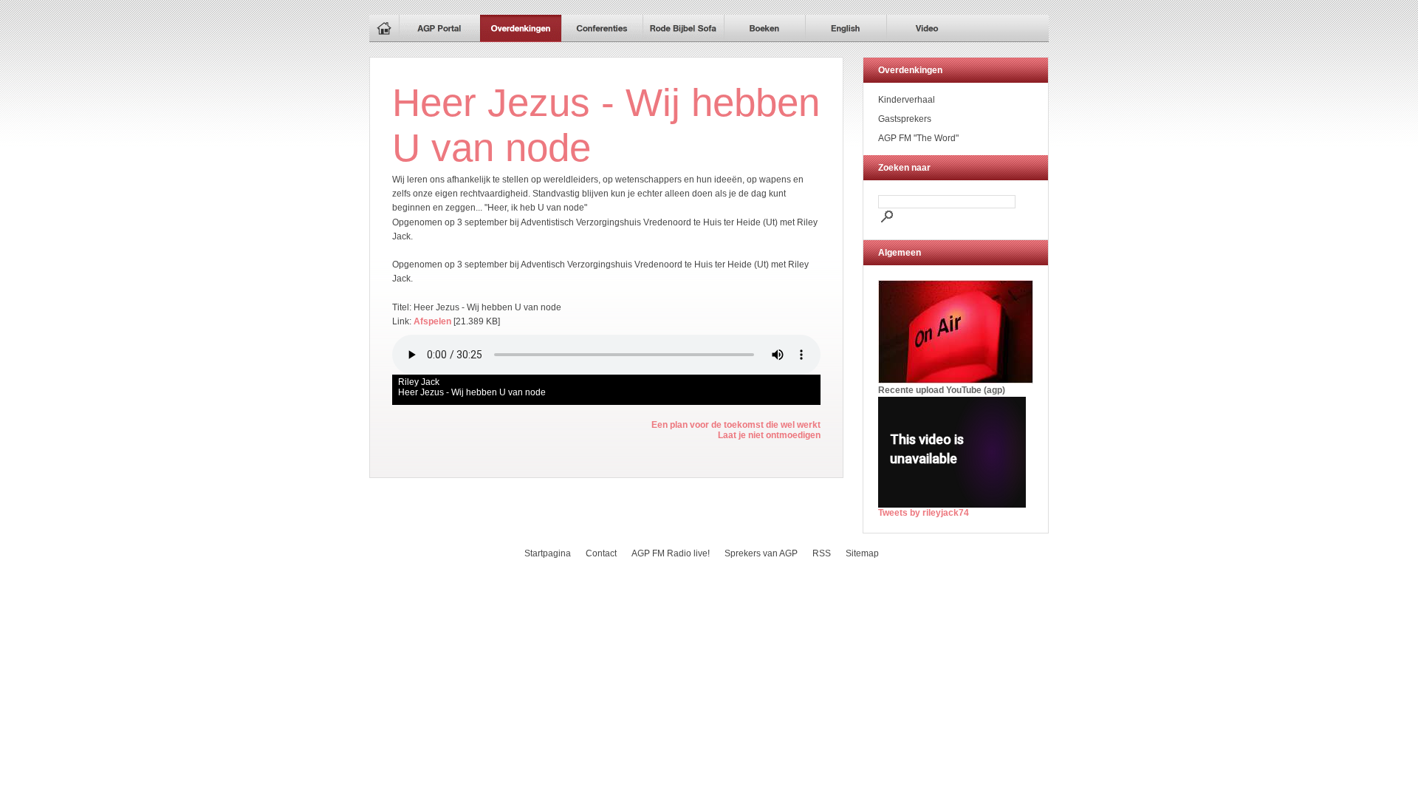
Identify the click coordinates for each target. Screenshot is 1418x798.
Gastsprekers (904, 119)
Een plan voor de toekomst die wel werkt (736, 425)
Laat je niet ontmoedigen (769, 435)
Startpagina (547, 553)
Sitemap (862, 553)
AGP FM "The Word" (918, 138)
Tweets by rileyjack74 (923, 513)
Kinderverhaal (906, 100)
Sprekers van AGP (761, 553)
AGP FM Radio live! (670, 553)
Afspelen (432, 321)
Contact (601, 553)
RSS (821, 553)
